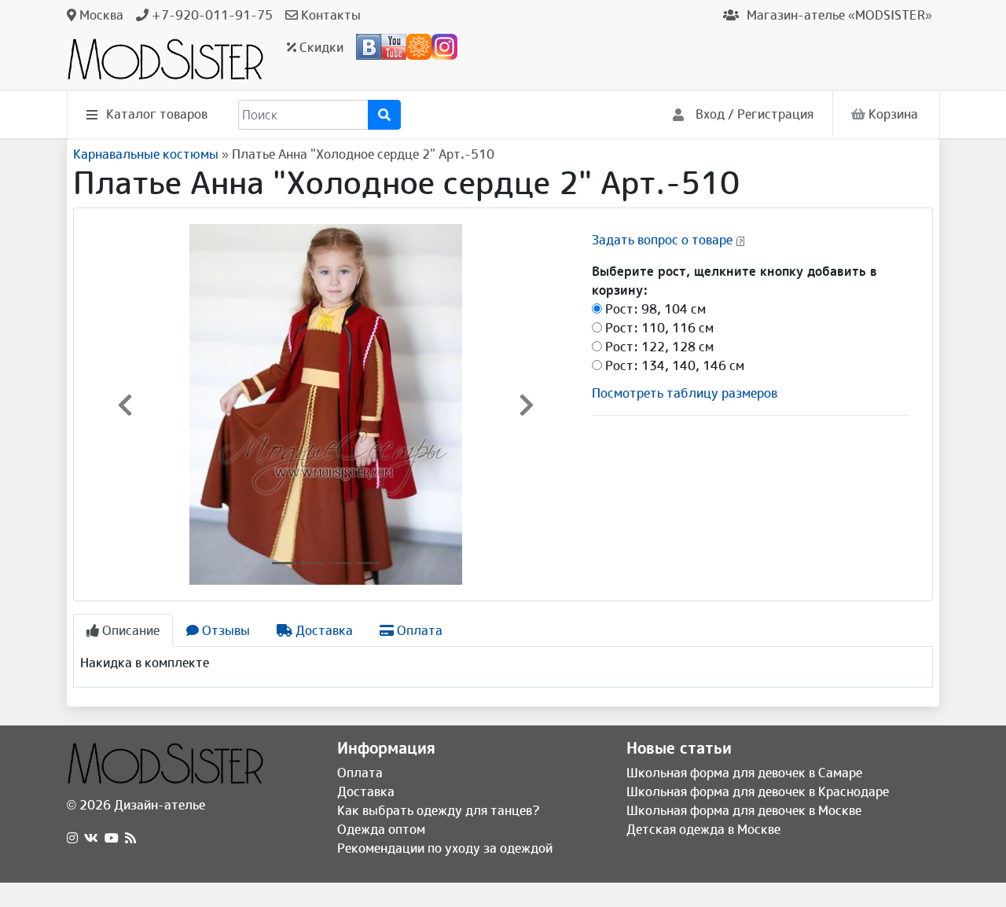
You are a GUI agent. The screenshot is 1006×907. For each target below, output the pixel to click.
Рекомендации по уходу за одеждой (445, 848)
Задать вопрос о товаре (662, 239)
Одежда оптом (381, 829)
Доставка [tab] (322, 630)
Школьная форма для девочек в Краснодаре (757, 791)
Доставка (366, 791)
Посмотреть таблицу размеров (684, 393)
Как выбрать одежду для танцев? (438, 810)
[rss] (130, 837)
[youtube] (112, 837)
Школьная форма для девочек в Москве (743, 810)
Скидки (319, 47)
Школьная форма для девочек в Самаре (744, 772)
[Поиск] (384, 115)
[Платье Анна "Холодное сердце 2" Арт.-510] (325, 403)
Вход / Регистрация (752, 114)
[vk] (91, 837)
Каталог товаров (156, 114)
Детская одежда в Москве (703, 829)
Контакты (329, 15)
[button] (125, 404)
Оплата (360, 772)
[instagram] (72, 837)
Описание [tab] (129, 630)
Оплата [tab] (418, 630)
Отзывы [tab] (224, 630)
